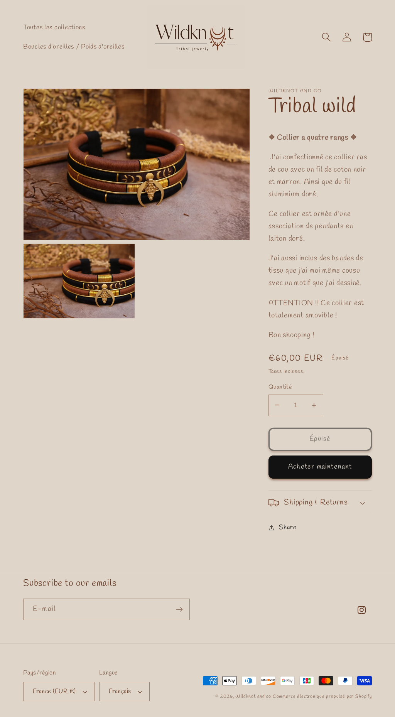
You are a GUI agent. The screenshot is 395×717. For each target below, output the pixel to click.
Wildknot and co (253, 696)
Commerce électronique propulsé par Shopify (322, 696)
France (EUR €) (54, 691)
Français (120, 691)
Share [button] (288, 527)
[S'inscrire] (179, 609)
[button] (326, 37)
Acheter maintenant (320, 466)
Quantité (280, 387)
